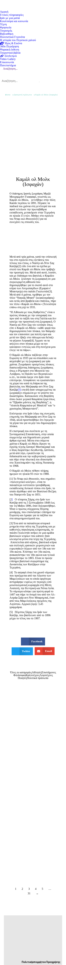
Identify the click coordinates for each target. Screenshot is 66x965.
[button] (33, 641)
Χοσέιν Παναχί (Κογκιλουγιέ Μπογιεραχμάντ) (27, 812)
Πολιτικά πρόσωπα (37, 678)
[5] (19, 389)
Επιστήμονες (49, 672)
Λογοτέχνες (46, 675)
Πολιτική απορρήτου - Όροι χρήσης (41, 962)
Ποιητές (22, 678)
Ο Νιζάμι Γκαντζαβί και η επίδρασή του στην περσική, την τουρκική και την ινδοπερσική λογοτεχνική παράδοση (32, 758)
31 (29, 893)
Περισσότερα (24, 767)
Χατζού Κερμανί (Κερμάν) (27, 865)
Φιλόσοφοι (19, 675)
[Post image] (33, 722)
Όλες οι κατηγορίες (21, 672)
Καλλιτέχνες (33, 675)
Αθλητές (37, 672)
